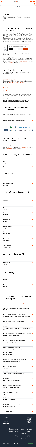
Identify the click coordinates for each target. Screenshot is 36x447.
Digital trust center (29, 421)
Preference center (29, 419)
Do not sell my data (29, 420)
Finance (16, 428)
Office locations (28, 436)
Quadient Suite (5, 90)
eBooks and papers (23, 433)
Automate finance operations (5, 430)
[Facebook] (14, 443)
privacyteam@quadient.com (24, 61)
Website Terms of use (29, 417)
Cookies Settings (30, 443)
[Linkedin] (12, 443)
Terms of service (23, 439)
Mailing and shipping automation (11, 430)
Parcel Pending (11, 431)
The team (28, 428)
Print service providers (16, 430)
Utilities (16, 435)
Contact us (32, 1)
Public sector (16, 436)
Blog (21, 428)
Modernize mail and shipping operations (5, 432)
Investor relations (29, 435)
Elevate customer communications (5, 428)
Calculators (22, 434)
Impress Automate (10, 82)
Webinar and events (23, 430)
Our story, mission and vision (29, 430)
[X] (13, 443)
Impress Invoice (22, 82)
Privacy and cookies (29, 418)
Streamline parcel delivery (5, 434)
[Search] (34, 3)
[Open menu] (1, 1)
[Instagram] (16, 443)
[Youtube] (17, 443)
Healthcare (16, 431)
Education (16, 432)
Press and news (28, 432)
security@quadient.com (10, 62)
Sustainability (28, 431)
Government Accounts (23, 438)
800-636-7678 (29, 424)
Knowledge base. (23, 303)
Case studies (22, 429)
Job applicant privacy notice (29, 422)
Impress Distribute (15, 82)
